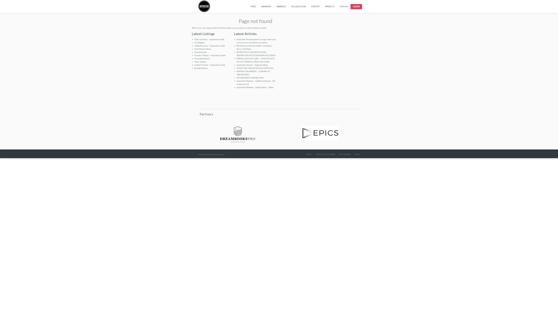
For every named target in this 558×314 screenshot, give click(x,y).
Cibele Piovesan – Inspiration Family (209, 46)
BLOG (357, 154)
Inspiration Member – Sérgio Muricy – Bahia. (255, 87)
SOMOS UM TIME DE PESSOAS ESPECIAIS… (255, 68)
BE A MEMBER (345, 154)
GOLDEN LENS (298, 6)
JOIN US (344, 6)
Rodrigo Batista (201, 68)
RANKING (266, 6)
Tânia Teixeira (200, 62)
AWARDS (281, 6)
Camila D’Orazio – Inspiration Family (209, 65)
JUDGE (308, 154)
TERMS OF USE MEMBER (325, 154)
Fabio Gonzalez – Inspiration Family (209, 39)
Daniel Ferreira (200, 52)
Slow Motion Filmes (202, 49)
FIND (253, 6)
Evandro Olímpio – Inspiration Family (210, 55)
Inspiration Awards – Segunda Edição (252, 65)
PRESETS (329, 6)
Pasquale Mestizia (202, 58)
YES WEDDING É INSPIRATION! (250, 78)
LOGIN (356, 6)
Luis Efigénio (199, 42)
